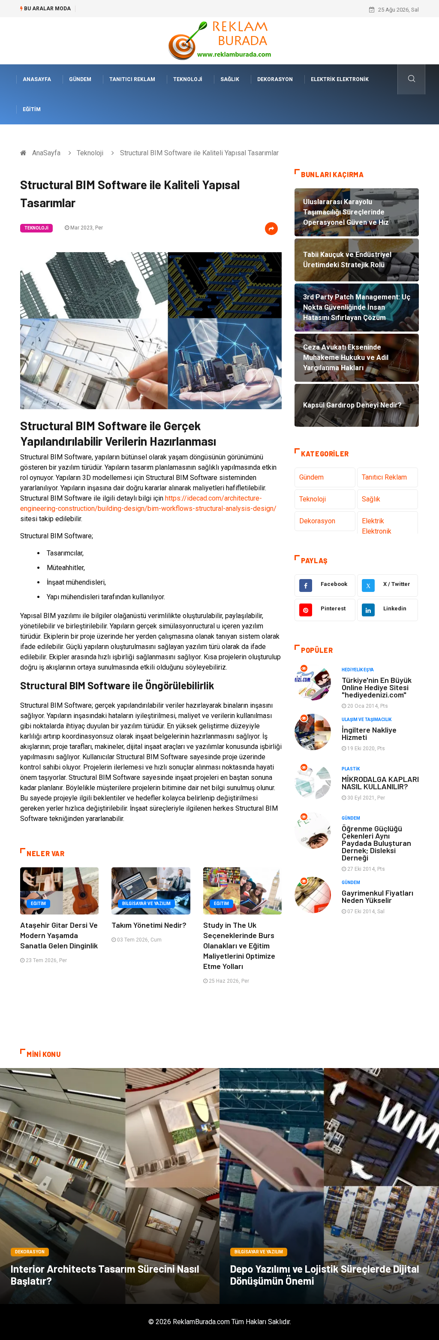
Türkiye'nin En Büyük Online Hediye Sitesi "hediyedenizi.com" (377, 687)
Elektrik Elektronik (340, 79)
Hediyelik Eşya (358, 669)
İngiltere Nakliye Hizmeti (369, 733)
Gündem (80, 79)
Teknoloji (187, 79)
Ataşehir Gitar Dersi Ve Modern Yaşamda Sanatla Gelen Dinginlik (59, 935)
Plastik (351, 769)
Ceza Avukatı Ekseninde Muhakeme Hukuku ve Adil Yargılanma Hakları (168, 9)
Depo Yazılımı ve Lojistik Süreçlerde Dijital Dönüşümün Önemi (324, 1274)
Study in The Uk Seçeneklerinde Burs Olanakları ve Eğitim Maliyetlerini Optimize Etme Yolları (239, 945)
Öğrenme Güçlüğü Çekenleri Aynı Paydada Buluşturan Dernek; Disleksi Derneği (376, 843)
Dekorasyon (275, 79)
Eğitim (32, 109)
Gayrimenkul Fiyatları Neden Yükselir (377, 896)
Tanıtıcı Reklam (132, 79)
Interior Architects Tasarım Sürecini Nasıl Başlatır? (105, 1274)
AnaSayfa (37, 79)
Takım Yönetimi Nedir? (148, 925)
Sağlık (229, 79)
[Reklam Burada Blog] (219, 40)
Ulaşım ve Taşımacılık (366, 719)
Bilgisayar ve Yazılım (146, 903)
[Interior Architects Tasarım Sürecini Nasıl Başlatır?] (110, 1186)
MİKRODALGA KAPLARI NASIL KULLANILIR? (380, 782)
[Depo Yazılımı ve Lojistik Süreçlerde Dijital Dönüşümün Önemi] (329, 1186)
